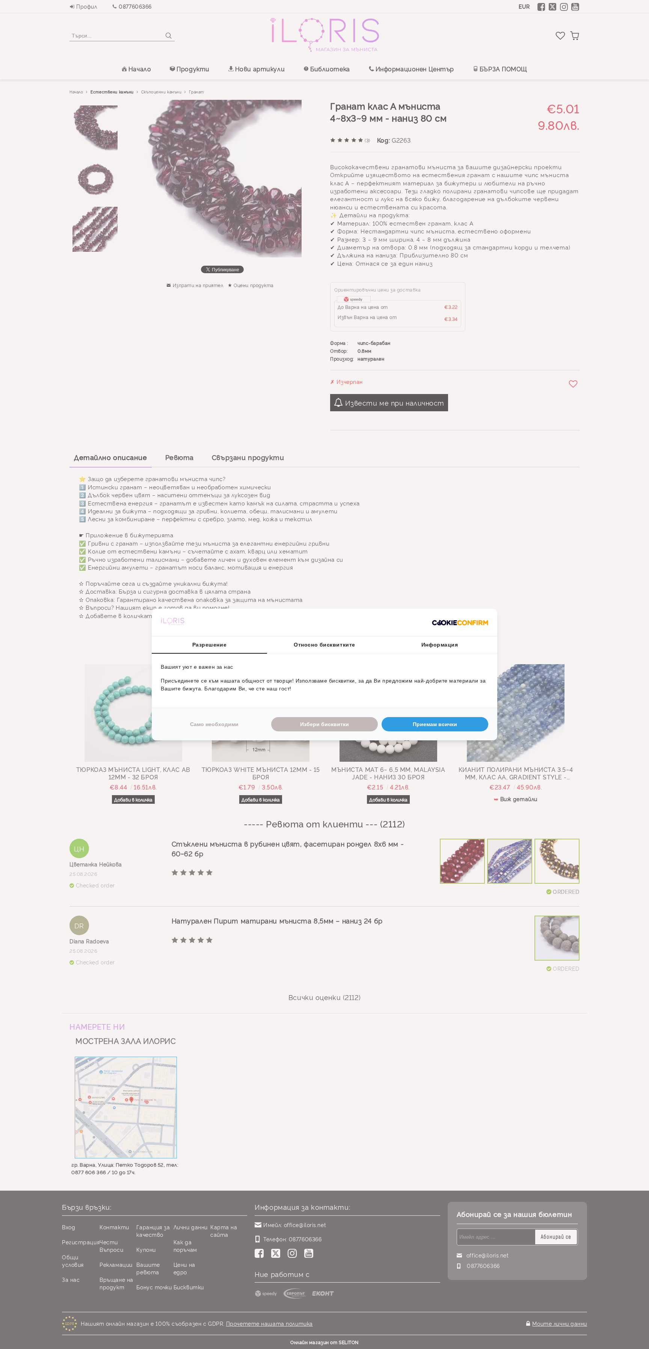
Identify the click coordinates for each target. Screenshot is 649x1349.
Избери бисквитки (324, 724)
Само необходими (214, 724)
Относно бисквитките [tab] (324, 645)
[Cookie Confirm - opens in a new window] (460, 622)
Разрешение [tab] (209, 645)
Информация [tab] (439, 645)
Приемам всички (435, 724)
